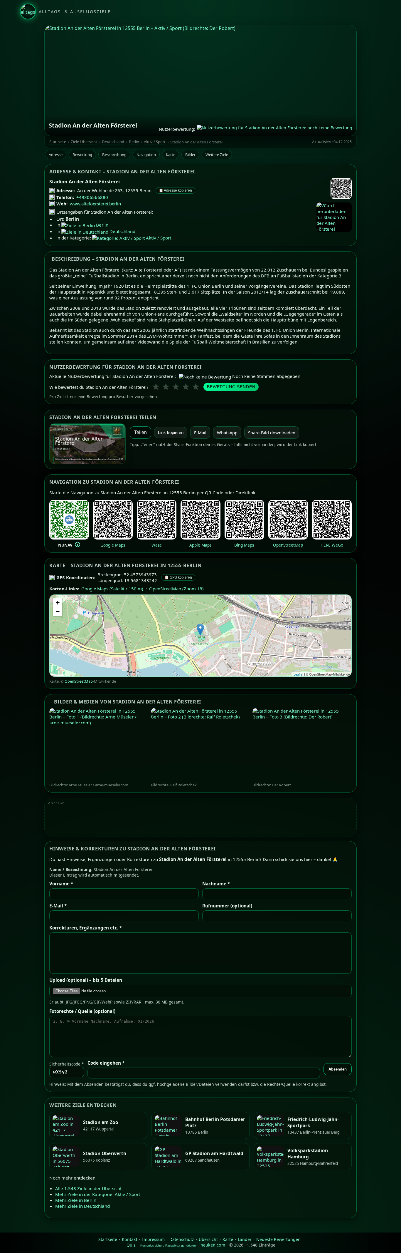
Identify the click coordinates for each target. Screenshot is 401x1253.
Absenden (337, 1069)
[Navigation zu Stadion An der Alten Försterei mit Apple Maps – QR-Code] (200, 538)
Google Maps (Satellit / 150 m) (112, 589)
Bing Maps (244, 544)
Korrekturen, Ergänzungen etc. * (85, 928)
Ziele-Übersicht (84, 141)
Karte (170, 154)
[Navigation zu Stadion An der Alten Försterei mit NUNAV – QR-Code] (69, 538)
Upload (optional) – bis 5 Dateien (85, 980)
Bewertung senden (231, 387)
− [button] (58, 611)
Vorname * (61, 884)
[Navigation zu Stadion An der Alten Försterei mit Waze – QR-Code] (156, 538)
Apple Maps (200, 544)
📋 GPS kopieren (178, 577)
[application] (200, 635)
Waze (156, 544)
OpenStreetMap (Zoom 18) (176, 589)
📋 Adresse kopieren (175, 190)
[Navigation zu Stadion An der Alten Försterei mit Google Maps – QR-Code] (113, 538)
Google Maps (112, 544)
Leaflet (298, 674)
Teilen (140, 432)
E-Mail (200, 432)
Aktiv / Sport (155, 141)
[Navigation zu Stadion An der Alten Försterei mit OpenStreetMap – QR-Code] (288, 538)
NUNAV (65, 544)
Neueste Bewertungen (278, 1239)
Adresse (56, 154)
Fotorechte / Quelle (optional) (82, 1011)
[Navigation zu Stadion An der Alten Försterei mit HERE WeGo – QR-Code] (332, 538)
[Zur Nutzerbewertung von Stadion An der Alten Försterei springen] (274, 129)
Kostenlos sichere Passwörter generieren (168, 1245)
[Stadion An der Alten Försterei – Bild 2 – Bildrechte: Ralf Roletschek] (200, 745)
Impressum (153, 1239)
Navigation (146, 154)
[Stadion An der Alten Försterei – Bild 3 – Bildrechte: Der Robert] (302, 745)
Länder (245, 1239)
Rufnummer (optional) (227, 906)
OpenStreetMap (288, 544)
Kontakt (129, 1239)
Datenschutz (181, 1239)
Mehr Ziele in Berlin (75, 1200)
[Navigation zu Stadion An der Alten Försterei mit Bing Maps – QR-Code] (244, 538)
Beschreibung (114, 154)
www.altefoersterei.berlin (95, 204)
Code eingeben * (105, 1063)
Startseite (57, 141)
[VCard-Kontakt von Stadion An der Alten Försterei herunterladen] (334, 217)
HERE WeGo (332, 544)
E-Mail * (58, 906)
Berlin (134, 141)
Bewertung (82, 154)
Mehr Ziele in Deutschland (82, 1206)
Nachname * (216, 884)
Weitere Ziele (216, 154)
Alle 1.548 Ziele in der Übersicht (88, 1188)
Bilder (190, 154)
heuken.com (213, 1245)
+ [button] (58, 602)
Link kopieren (170, 432)
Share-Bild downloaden (271, 432)
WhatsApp (227, 432)
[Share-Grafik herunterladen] (87, 443)
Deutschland (113, 141)
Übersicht (208, 1239)
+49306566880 (92, 197)
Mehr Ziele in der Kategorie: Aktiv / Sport (97, 1194)
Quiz (131, 1245)
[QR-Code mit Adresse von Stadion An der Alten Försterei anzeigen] (341, 189)
